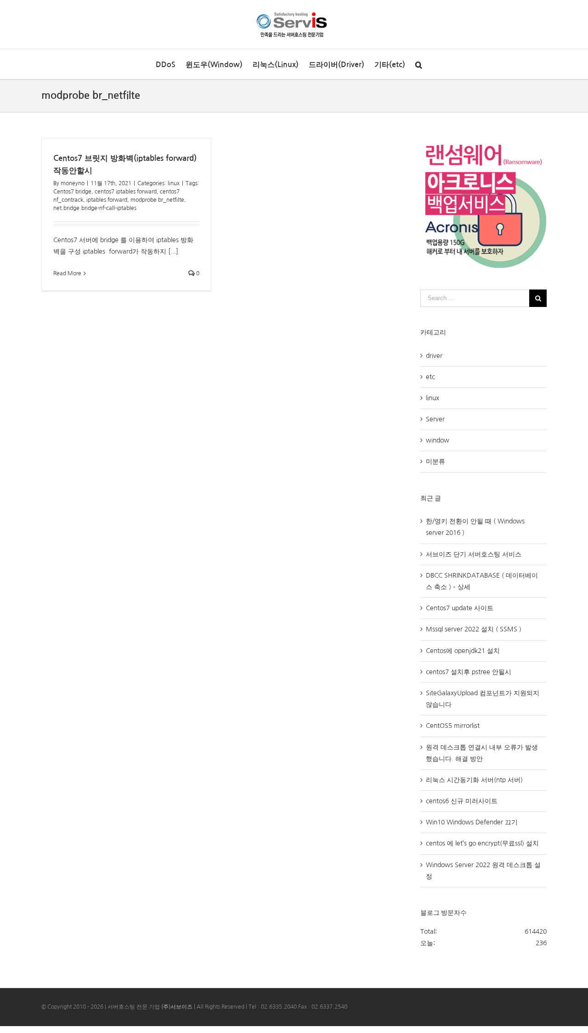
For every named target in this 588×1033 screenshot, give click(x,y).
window (437, 440)
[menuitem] (165, 64)
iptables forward (106, 200)
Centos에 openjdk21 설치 (463, 650)
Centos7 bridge (72, 191)
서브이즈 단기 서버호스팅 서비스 (473, 554)
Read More (67, 273)
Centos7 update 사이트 (459, 608)
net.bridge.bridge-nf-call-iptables (94, 208)
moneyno (73, 183)
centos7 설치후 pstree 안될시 (468, 672)
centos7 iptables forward (126, 191)
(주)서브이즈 (176, 1007)
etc (430, 377)
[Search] (418, 64)
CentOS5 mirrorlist (453, 725)
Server (435, 419)
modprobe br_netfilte (157, 200)
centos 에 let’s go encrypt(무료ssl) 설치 (482, 843)
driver (434, 355)
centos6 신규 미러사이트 (462, 801)
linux (174, 183)
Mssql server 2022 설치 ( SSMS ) (473, 629)
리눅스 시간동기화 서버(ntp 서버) (474, 780)
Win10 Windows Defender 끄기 (472, 822)
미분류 (435, 461)
